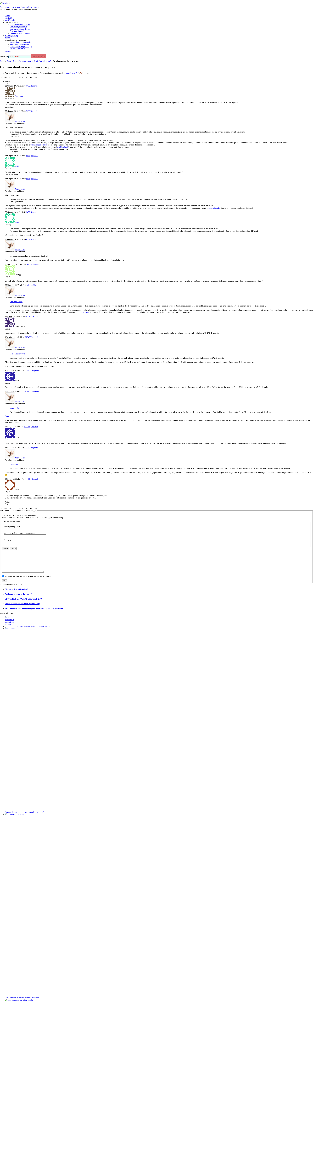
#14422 (28, 370)
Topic (9, 61)
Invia (4, 581)
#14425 (28, 391)
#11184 (30, 285)
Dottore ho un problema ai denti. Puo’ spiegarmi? (32, 61)
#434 (28, 156)
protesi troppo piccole (38, 145)
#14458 (27, 479)
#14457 (27, 447)
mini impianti (83, 312)
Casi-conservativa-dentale (20, 24)
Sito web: (7, 540)
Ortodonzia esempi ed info (20, 33)
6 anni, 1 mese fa (71, 73)
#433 (28, 111)
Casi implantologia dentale (20, 29)
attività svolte (10, 20)
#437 (28, 239)
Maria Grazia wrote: (17, 354)
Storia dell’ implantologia (19, 44)
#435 (28, 179)
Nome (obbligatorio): (12, 527)
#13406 (28, 337)
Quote (7, 416)
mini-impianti (62, 147)
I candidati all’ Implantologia (21, 47)
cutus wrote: (14, 408)
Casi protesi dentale (17, 31)
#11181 (30, 264)
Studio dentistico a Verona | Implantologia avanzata (19, 7)
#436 (28, 212)
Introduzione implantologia (20, 42)
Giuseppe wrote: (16, 302)
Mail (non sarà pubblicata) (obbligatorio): (20, 533)
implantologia (214, 208)
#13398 (28, 316)
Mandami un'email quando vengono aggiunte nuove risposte (28, 576)
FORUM (8, 18)
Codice (13, 548)
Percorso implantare (17, 49)
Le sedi (8, 51)
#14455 (27, 427)
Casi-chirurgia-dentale (18, 27)
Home (7, 16)
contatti (8, 38)
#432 (28, 86)
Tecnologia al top (11, 36)
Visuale (5, 548)
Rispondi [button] (33, 86)
